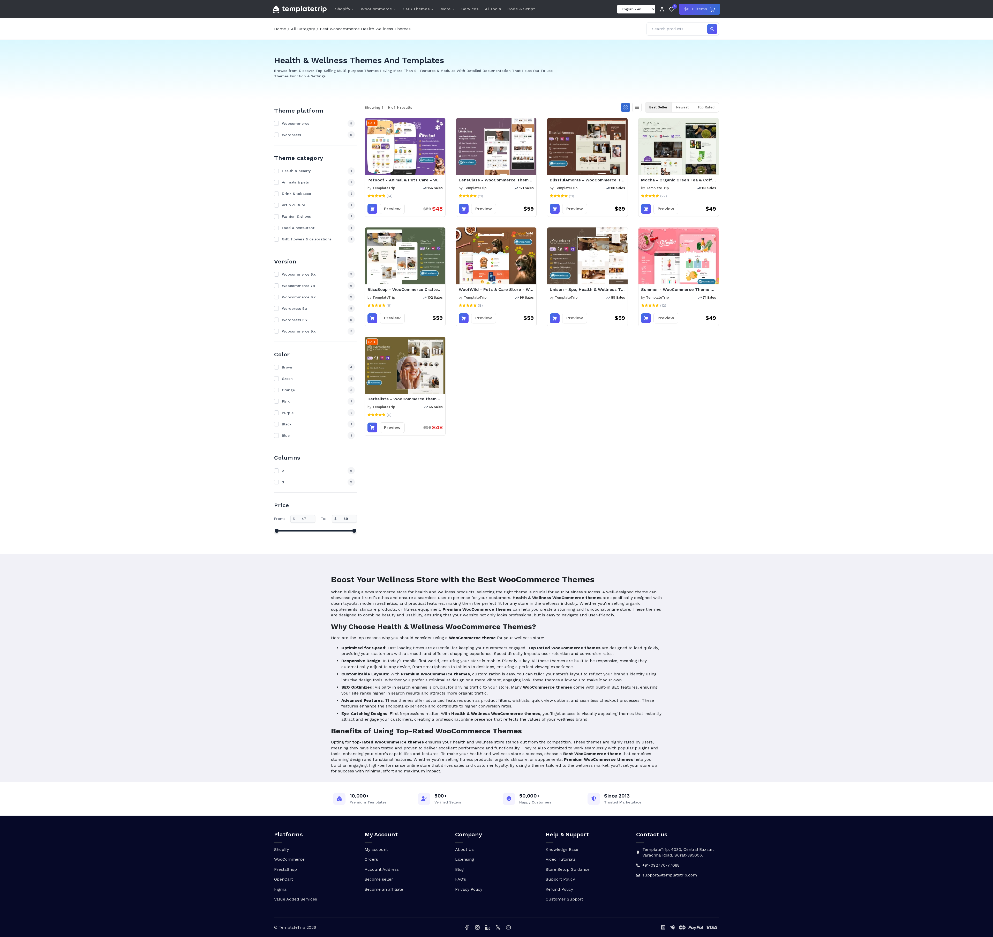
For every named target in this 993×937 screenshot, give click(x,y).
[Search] (712, 29)
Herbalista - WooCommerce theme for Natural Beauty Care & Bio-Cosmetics (405, 398)
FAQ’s (460, 879)
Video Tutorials (561, 859)
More (445, 8)
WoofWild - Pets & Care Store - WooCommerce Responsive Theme (496, 289)
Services (469, 8)
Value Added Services (295, 899)
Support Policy (560, 879)
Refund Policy (559, 889)
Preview (392, 208)
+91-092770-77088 (661, 865)
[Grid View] (625, 107)
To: (323, 519)
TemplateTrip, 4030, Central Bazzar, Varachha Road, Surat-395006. (678, 852)
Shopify (342, 8)
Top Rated (705, 107)
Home (280, 28)
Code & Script (521, 8)
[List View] (637, 107)
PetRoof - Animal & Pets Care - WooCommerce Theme (405, 180)
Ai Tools (493, 8)
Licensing (464, 859)
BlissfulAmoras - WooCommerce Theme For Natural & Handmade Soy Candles (587, 180)
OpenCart (283, 879)
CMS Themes (416, 8)
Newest (682, 107)
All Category (303, 28)
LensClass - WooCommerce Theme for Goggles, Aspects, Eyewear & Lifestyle (496, 180)
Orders (371, 859)
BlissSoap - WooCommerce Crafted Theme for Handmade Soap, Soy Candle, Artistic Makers (405, 289)
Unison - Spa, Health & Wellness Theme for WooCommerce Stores (587, 289)
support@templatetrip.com (669, 875)
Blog (459, 869)
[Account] (662, 9)
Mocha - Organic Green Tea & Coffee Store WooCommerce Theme (678, 180)
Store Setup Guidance (568, 869)
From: (279, 519)
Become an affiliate (384, 889)
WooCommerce (376, 8)
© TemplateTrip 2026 (295, 927)
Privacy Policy (468, 889)
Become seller (379, 879)
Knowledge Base (562, 849)
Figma (280, 889)
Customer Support (564, 899)
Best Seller (658, 107)
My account (376, 849)
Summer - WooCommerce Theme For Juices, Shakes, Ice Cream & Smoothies (678, 289)
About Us (464, 849)
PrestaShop (285, 869)
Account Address (382, 869)
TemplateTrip (383, 188)
